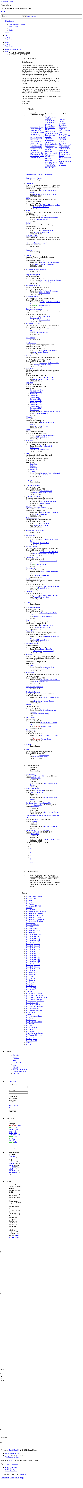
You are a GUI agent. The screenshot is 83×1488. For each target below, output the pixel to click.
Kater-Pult (36, 282)
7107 (13, 1140)
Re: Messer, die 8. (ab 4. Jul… (49, 363)
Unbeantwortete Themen (34, 175)
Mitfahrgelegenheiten (33, 607)
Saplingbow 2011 (35, 395)
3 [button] (30, 852)
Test (27, 749)
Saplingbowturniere (36, 390)
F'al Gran (45, 839)
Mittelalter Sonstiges (32, 518)
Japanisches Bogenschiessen (35, 530)
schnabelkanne (37, 379)
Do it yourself (30, 338)
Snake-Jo (36, 305)
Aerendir (12, 1163)
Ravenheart (36, 669)
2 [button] (30, 848)
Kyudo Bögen (30, 535)
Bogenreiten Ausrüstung (34, 309)
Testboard (29, 744)
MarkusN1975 (13, 1172)
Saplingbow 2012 (36, 397)
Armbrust (29, 250)
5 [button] (30, 859)
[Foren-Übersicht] (7, 2)
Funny (28, 620)
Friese (36, 819)
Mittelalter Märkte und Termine (36, 507)
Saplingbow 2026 (36, 406)
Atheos (35, 714)
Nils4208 (36, 207)
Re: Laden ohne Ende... (47, 667)
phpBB (11, 1460)
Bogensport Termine (32, 643)
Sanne (35, 525)
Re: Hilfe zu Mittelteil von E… (50, 205)
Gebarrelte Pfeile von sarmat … (50, 217)
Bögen (28, 198)
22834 (19, 1125)
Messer (28, 355)
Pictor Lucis (37, 616)
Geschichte (29, 591)
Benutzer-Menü (11, 1081)
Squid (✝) (12, 1129)
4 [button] (30, 855)
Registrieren (9, 46)
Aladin (11, 1161)
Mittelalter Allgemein (33, 485)
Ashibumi (36, 543)
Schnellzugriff (9, 21)
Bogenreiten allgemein (33, 275)
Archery (28, 704)
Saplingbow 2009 (36, 392)
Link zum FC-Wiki (32, 236)
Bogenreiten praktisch (33, 285)
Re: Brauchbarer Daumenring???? (40, 317)
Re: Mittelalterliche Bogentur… (50, 512)
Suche (7, 42)
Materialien (29, 417)
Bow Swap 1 (34, 410)
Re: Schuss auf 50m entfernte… (50, 262)
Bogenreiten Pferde (32, 296)
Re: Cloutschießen (46, 491)
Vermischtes (30, 631)
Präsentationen (30, 368)
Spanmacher (37, 492)
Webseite (29, 654)
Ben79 (11, 1169)
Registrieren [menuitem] (9, 39)
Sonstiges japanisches (33, 579)
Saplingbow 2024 (36, 402)
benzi (34, 219)
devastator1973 (38, 264)
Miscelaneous (30, 730)
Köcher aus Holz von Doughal (50, 473)
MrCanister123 (38, 553)
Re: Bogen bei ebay (46, 625)
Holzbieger (36, 364)
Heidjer (11, 1142)
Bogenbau (29, 383)
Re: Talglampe (44, 523)
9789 (17, 1129)
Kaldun (35, 575)
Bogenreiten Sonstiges (33, 323)
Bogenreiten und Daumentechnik (36, 269)
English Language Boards (34, 687)
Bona (34, 681)
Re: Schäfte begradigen (47, 435)
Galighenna (12, 1134)
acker (10, 1127)
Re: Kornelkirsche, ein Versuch (50, 411)
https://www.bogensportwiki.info (36, 243)
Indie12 (35, 232)
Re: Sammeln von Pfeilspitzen (49, 595)
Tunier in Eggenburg (46, 649)
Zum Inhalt (4, 12)
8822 (16, 1136)
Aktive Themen (48, 175)
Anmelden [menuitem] (8, 37)
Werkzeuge (29, 440)
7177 (13, 1138)
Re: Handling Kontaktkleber (49, 350)
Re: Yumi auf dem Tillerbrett (49, 552)
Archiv (11, 1133)
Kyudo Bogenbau (32, 546)
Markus (35, 588)
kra (34, 564)
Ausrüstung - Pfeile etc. (33, 557)
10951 (15, 1127)
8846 (18, 1134)
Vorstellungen (30, 672)
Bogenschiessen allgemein (34, 178)
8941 (14, 1131)
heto (34, 514)
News (32, 665)
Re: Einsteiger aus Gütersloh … (50, 680)
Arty (8, 1464)
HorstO (35, 413)
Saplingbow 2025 (36, 404)
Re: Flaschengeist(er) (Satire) (49, 586)
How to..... (29, 453)
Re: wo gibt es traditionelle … (49, 501)
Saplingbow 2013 (36, 399)
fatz (10, 1140)
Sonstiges (33, 471)
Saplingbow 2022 (36, 401)
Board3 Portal (13, 1450)
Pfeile (28, 210)
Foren (7, 32)
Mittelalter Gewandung (33, 496)
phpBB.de (23, 1474)
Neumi (36, 832)
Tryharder (12, 1170)
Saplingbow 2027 (36, 408)
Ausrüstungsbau (31, 343)
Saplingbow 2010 (36, 393)
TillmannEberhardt (39, 194)
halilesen (15, 1464)
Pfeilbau (28, 430)
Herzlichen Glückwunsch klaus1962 (37, 830)
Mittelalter (29, 480)
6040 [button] (31, 863)
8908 (15, 1133)
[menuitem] (17, 25)
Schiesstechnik (31, 568)
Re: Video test (44, 755)
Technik (28, 223)
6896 (15, 1142)
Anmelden (8, 44)
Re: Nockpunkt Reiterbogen (49, 291)
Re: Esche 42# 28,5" (46, 377)
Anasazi (35, 597)
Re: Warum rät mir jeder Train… (50, 280)
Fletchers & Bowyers (33, 692)
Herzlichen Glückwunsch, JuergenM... (38, 803)
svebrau (11, 1165)
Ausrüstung (30, 183)
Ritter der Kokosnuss (12, 1157)
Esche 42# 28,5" (31, 774)
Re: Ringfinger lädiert (47, 230)
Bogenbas (36, 627)
